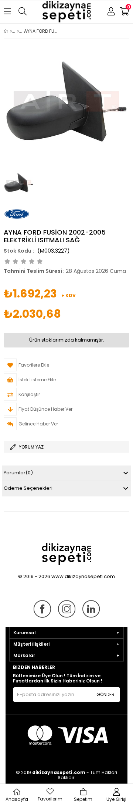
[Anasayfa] (11, 31)
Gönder (105, 694)
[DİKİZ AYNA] (18, 31)
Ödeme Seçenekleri (28, 488)
